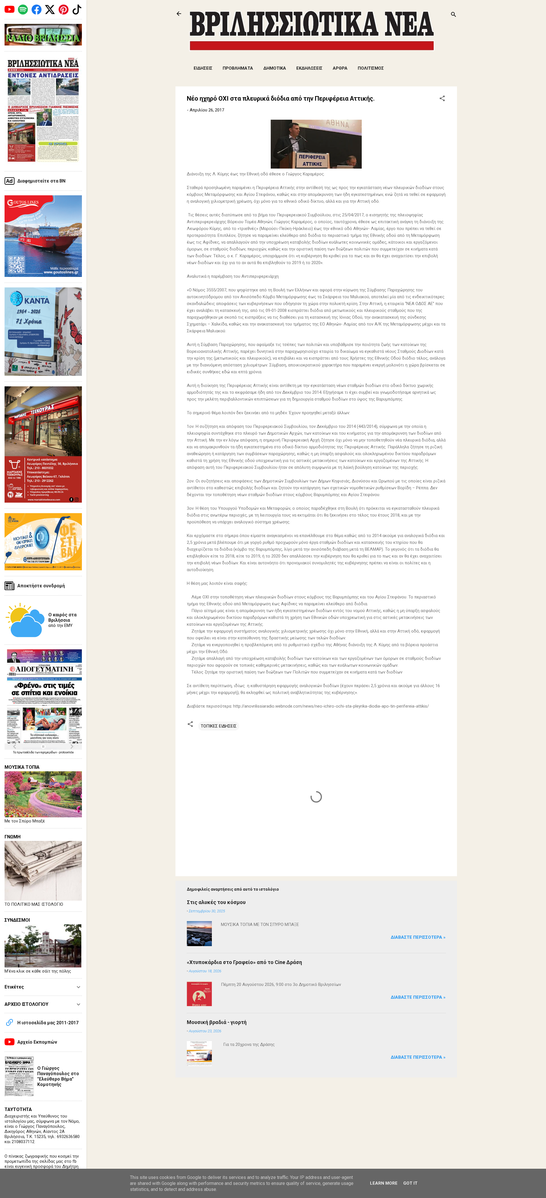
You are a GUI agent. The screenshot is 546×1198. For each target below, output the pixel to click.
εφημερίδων (49, 752)
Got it (410, 1183)
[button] (442, 99)
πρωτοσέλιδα (26, 752)
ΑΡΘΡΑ (340, 68)
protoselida (66, 752)
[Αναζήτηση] (453, 15)
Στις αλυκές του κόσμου (216, 902)
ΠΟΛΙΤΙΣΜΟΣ (371, 68)
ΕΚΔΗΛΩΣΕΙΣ (309, 68)
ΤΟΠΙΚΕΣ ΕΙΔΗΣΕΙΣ (219, 726)
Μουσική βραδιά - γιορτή (217, 1022)
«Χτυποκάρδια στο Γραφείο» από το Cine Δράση (244, 962)
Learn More (384, 1183)
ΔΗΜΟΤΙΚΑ (274, 68)
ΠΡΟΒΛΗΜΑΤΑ (238, 68)
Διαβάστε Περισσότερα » (418, 937)
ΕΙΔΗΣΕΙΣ (203, 68)
